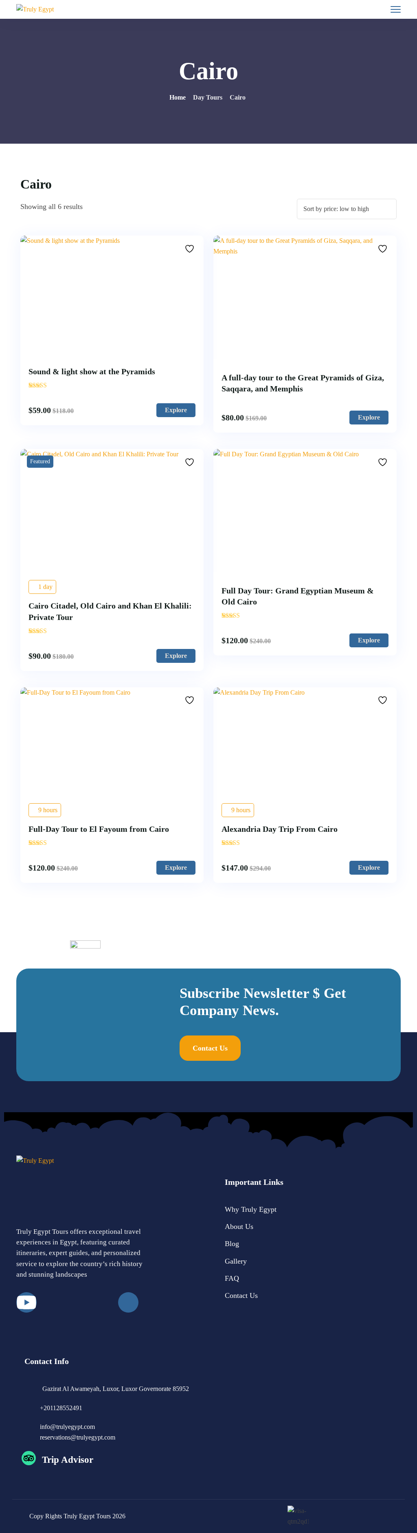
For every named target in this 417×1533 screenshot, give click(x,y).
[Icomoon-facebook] (128, 1302)
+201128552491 (61, 1407)
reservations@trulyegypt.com (77, 1437)
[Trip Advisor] (29, 1458)
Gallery (236, 1261)
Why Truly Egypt (251, 1209)
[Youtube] (26, 1302)
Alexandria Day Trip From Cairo (280, 828)
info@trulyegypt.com (67, 1426)
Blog (232, 1244)
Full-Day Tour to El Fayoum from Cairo (99, 828)
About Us (239, 1226)
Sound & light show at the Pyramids (92, 371)
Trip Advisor (67, 1460)
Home (177, 97)
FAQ (232, 1278)
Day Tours (207, 97)
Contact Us (241, 1295)
